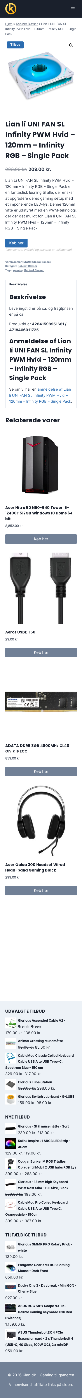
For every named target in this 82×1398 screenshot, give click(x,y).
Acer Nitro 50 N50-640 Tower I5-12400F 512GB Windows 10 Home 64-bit (40, 513)
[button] (71, 45)
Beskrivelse (18, 284)
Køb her (16, 243)
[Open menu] (73, 8)
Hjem (8, 24)
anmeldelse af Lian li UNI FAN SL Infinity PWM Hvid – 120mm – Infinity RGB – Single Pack (40, 395)
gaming (18, 270)
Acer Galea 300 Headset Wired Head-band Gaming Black (35, 867)
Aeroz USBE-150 (20, 632)
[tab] (41, 284)
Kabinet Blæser (27, 24)
